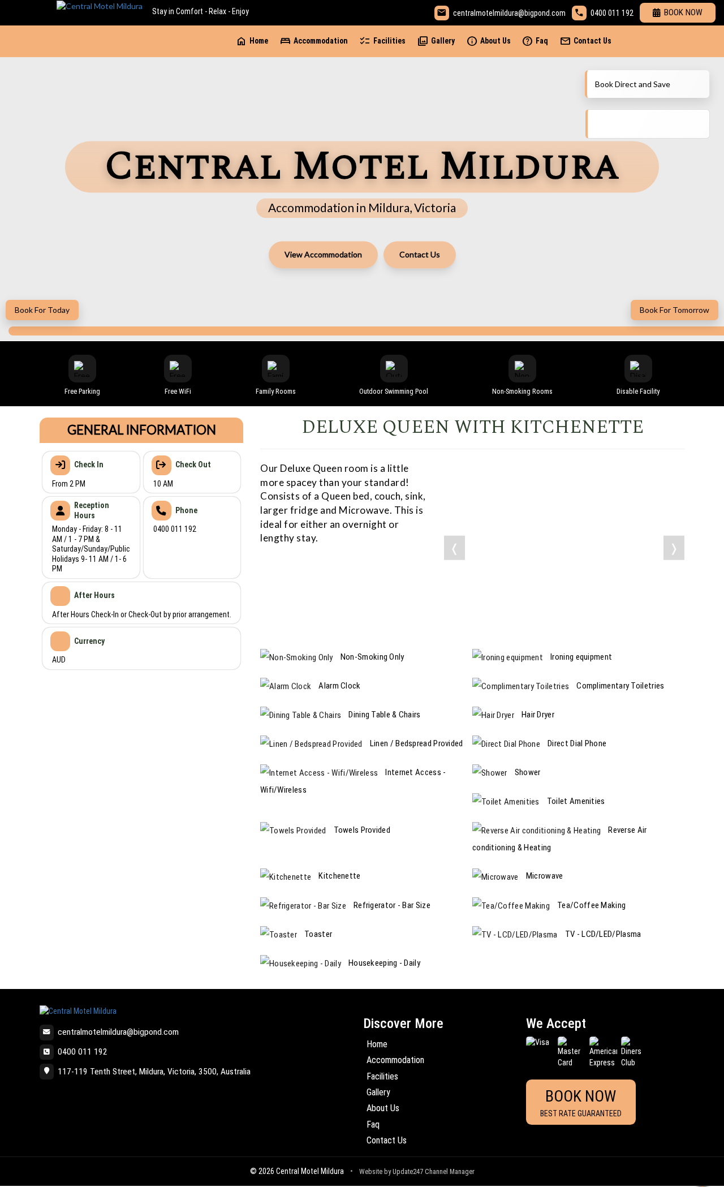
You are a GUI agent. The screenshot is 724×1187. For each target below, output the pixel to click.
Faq (535, 41)
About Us (488, 41)
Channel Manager (450, 1171)
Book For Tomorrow (674, 310)
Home (251, 41)
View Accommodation (323, 254)
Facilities (382, 41)
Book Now (683, 12)
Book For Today (42, 310)
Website (370, 1171)
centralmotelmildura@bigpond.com (509, 13)
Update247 (408, 1171)
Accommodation (313, 41)
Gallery (436, 41)
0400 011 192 (612, 13)
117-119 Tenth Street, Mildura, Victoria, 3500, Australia (154, 1071)
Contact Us (585, 41)
